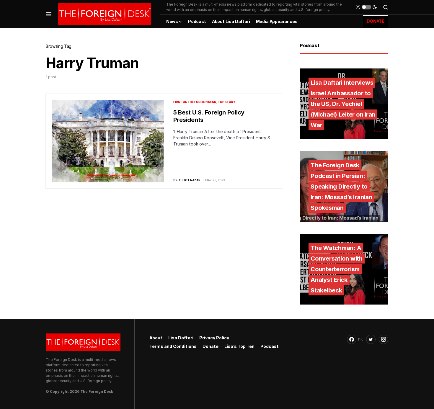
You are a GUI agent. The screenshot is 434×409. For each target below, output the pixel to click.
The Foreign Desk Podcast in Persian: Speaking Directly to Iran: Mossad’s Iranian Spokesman (341, 186)
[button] (49, 14)
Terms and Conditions (173, 346)
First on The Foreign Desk (194, 102)
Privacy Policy (214, 337)
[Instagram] (383, 339)
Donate (210, 346)
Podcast (269, 346)
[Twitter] (371, 339)
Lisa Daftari (180, 337)
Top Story (226, 102)
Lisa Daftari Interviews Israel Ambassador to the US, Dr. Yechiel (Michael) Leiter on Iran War (343, 104)
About (155, 337)
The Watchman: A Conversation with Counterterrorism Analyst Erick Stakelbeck (337, 269)
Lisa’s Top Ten (239, 346)
